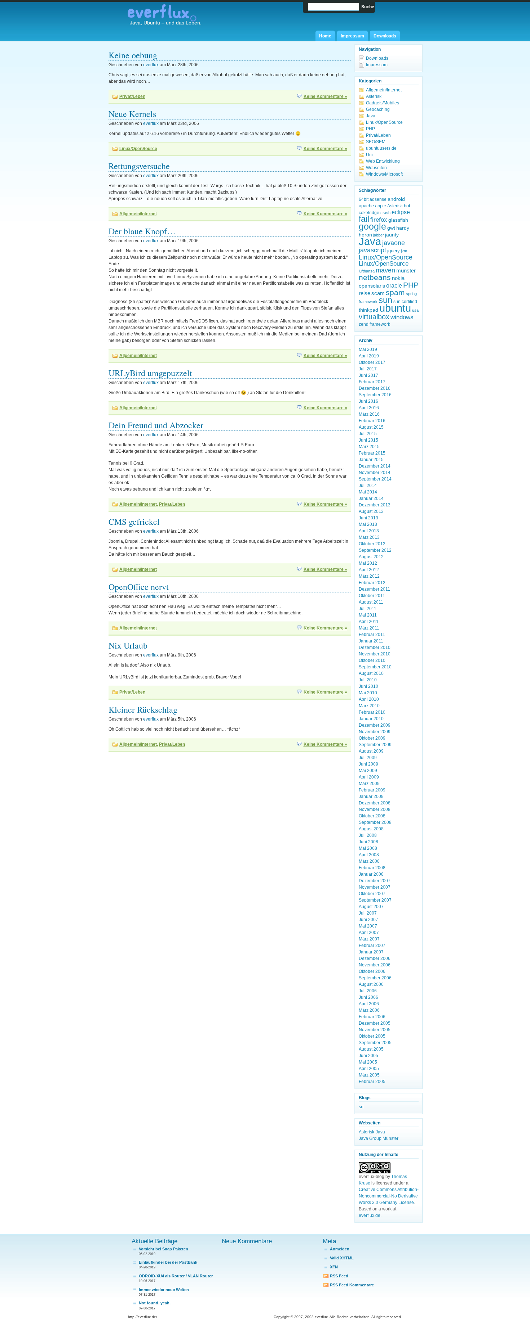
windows (402, 317)
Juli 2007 (368, 913)
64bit (363, 199)
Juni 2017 (368, 375)
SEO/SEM (375, 141)
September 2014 (375, 479)
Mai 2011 (368, 615)
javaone (393, 243)
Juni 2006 (368, 997)
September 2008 (375, 822)
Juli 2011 (367, 608)
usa (415, 310)
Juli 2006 (368, 990)
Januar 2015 (371, 459)
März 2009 (369, 783)
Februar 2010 (372, 712)
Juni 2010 (368, 686)
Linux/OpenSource (138, 148)
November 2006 (374, 964)
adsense (378, 199)
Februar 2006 (372, 1016)
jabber (378, 235)
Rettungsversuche (139, 166)
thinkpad (368, 310)
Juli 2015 (368, 433)
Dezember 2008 (374, 803)
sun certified (405, 301)
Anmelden (339, 1249)
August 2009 (371, 751)
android (396, 199)
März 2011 (369, 628)
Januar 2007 (371, 952)
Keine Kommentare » (325, 96)
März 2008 (369, 861)
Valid (342, 1258)
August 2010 (371, 673)
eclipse (401, 212)
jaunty (392, 235)
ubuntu (395, 308)
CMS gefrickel (134, 521)
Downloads (385, 36)
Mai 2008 (368, 848)
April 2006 (369, 1003)
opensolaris (372, 286)
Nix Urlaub (128, 645)
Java (370, 115)
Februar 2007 (372, 945)
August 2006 (371, 984)
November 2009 (374, 731)
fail (364, 219)
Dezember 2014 (374, 466)
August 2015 (371, 427)
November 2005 (374, 1029)
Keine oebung (133, 55)
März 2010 (369, 705)
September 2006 (375, 977)
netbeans (375, 277)
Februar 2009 (372, 790)
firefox (378, 219)
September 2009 (375, 744)
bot (407, 205)
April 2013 (369, 530)
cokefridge (369, 212)
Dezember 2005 (374, 1023)
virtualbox (374, 317)
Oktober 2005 (372, 1036)
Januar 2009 (371, 796)
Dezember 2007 (374, 880)
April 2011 (369, 621)
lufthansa (367, 271)
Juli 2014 (368, 485)
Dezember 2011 (374, 589)
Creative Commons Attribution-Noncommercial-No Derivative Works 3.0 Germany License (389, 1196)
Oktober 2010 (372, 660)
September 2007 (375, 900)
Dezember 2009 (374, 725)
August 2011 (371, 602)
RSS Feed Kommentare (352, 1285)
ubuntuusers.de (381, 148)
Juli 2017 (368, 368)
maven (385, 270)
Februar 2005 (372, 1081)
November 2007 (374, 887)
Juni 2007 (368, 919)
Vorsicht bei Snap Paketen (163, 1249)
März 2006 (369, 1010)
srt (361, 1106)
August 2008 (371, 828)
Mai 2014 (368, 492)
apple (380, 205)
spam (395, 292)
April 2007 (369, 932)
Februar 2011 (372, 634)
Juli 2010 (368, 679)
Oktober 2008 (372, 815)
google (372, 226)
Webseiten (376, 167)
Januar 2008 (371, 874)
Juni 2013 (368, 517)
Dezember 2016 (374, 388)
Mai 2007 (368, 926)
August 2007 (371, 906)
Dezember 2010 (374, 647)
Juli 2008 (368, 835)
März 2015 (369, 446)
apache (366, 205)
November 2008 (374, 809)
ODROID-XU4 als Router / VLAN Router (176, 1276)
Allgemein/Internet (138, 213)
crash (385, 213)
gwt (391, 228)
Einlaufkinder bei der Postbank (168, 1262)
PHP (370, 128)
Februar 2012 (372, 582)
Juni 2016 (368, 401)
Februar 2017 (372, 381)
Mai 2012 (368, 563)
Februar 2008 (372, 867)
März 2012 (369, 576)
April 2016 (369, 407)
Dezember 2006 (374, 958)
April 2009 (369, 777)
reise (364, 293)
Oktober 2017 (372, 362)
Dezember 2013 (374, 504)
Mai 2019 (368, 349)
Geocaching (378, 109)
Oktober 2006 (372, 971)
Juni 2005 (368, 1055)
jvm (404, 251)
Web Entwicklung (383, 161)
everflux (151, 64)
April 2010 (369, 699)
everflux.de (369, 1215)
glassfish (398, 220)
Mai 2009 (368, 770)
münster (406, 270)
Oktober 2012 (372, 543)
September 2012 (375, 550)
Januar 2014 (371, 498)
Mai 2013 (368, 524)
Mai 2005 (368, 1062)
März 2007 (369, 939)
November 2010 (374, 654)
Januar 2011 (371, 641)
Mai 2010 (368, 692)
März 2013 (369, 537)
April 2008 (369, 854)
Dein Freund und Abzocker (156, 425)
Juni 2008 (368, 841)
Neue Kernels (132, 113)
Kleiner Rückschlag (143, 709)
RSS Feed (339, 1276)
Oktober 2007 (372, 893)
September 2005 (375, 1042)
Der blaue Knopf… (142, 231)
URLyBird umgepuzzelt (150, 373)
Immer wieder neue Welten (164, 1289)
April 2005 (369, 1068)
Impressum (352, 36)
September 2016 (375, 394)
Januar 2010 (371, 718)
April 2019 (369, 355)
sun (385, 300)
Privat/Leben (132, 96)
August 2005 (371, 1049)
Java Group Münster (378, 1138)
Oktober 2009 (372, 738)
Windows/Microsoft (384, 174)
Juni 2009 (368, 764)
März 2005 (369, 1075)
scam (378, 293)
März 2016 (369, 414)
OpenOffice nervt (139, 586)
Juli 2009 (368, 757)
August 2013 (371, 511)
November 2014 (374, 472)
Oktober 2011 (372, 595)
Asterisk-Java (372, 1131)
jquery (393, 250)
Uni (369, 154)
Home (325, 36)
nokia (398, 278)
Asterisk (373, 96)
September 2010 (375, 666)
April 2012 (369, 569)
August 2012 (371, 556)
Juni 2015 (368, 440)
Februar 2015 (372, 453)
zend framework (374, 324)
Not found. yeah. (155, 1303)
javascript (372, 250)
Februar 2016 (372, 420)
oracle (394, 286)
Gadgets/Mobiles (382, 102)
